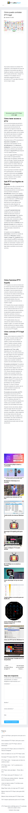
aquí (16, 115)
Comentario (7, 683)
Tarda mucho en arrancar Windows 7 (14, 516)
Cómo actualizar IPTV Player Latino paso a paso (12, 740)
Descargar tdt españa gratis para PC (13, 532)
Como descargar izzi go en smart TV (13, 580)
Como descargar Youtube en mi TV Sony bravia (14, 659)
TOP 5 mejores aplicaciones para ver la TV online (13, 799)
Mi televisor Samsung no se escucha (12, 481)
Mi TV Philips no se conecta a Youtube (12, 564)
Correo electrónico (9, 708)
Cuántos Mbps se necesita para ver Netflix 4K (14, 598)
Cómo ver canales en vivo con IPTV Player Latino (13, 753)
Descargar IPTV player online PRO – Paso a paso (13, 757)
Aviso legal (16, 810)
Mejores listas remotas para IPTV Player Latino (12, 796)
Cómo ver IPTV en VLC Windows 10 (14, 639)
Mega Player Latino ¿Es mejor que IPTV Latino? (12, 788)
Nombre (6, 702)
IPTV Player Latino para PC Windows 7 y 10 (11, 775)
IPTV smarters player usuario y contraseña (12, 465)
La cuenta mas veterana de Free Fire (13, 497)
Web (5, 715)
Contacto (11, 810)
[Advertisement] (14, 51)
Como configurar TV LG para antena (12, 548)
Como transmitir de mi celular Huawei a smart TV (12, 622)
